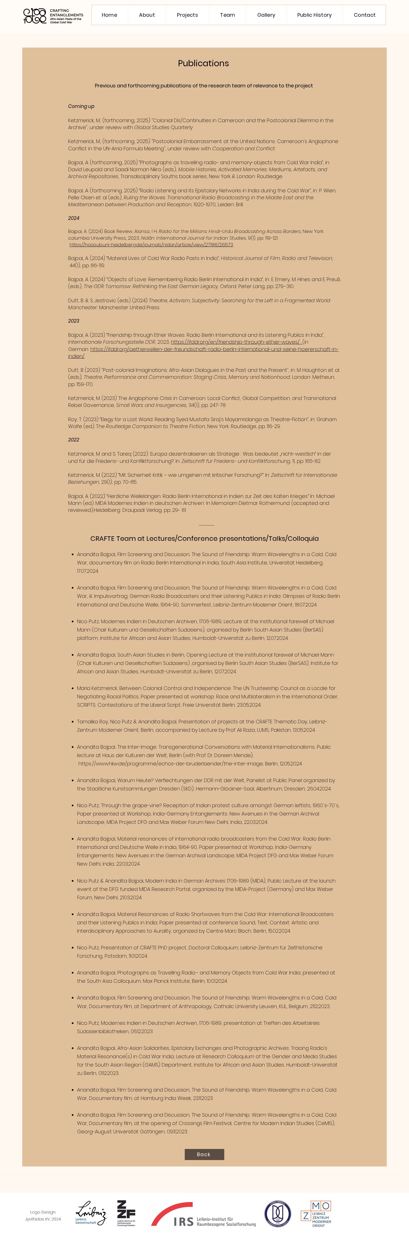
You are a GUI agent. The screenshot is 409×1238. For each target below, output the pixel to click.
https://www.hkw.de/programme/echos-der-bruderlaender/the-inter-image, (171, 763)
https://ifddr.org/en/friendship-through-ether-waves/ (236, 341)
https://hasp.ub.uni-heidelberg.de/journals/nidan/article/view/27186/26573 (151, 244)
